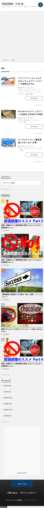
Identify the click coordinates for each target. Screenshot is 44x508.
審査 (27, 94)
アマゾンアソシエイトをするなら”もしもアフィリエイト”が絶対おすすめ (30, 81)
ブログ (32, 87)
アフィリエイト (30, 91)
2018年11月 (8, 404)
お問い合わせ (12, 493)
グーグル (35, 148)
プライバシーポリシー (28, 493)
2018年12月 (8, 398)
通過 (31, 94)
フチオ (19, 500)
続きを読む (34, 98)
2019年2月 (7, 386)
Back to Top (22, 484)
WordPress (27, 120)
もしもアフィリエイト (31, 89)
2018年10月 (8, 410)
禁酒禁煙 (6, 230)
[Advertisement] (22, 34)
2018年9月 (7, 416)
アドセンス (34, 120)
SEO (21, 89)
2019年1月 (7, 392)
